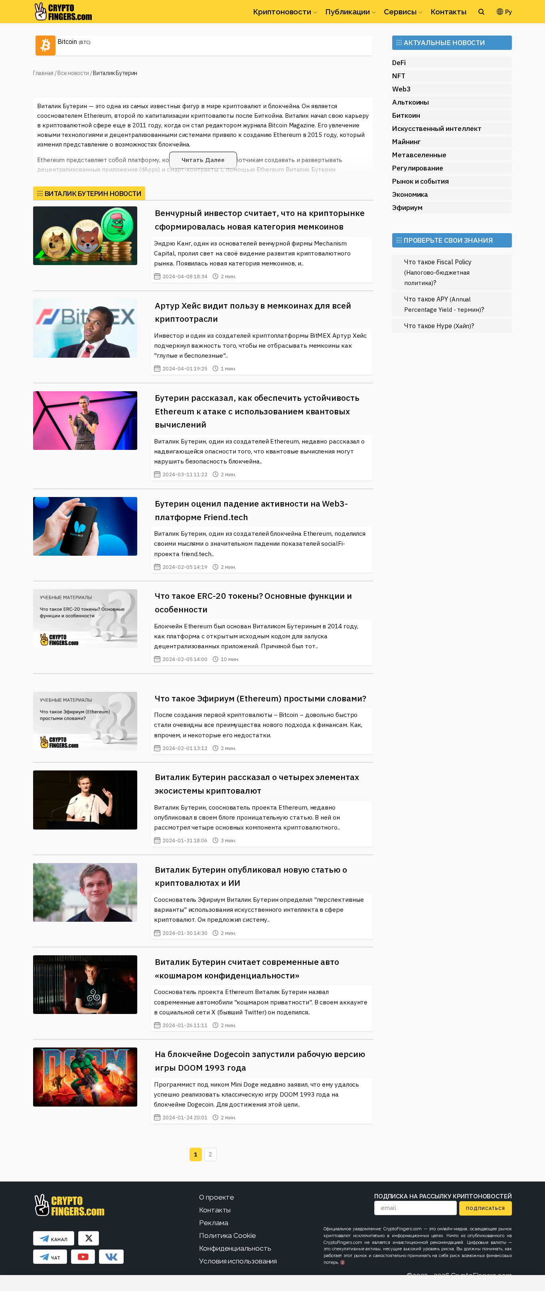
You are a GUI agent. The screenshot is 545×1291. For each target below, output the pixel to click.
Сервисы (400, 11)
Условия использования (238, 1261)
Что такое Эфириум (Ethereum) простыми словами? (260, 698)
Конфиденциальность (235, 1248)
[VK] (111, 1256)
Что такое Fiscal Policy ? (438, 272)
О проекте (216, 1197)
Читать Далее (203, 160)
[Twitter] (88, 1238)
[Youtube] (83, 1256)
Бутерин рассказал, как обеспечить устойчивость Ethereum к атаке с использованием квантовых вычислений (257, 411)
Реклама (213, 1223)
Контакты (448, 11)
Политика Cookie (227, 1236)
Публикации (347, 11)
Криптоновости (282, 11)
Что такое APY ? (444, 304)
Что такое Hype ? (439, 325)
